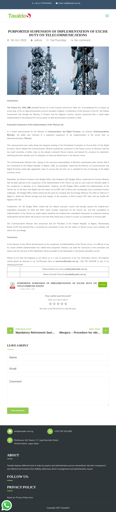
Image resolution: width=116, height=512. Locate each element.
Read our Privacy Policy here (20, 497)
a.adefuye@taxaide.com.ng (75, 269)
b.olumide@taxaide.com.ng (74, 274)
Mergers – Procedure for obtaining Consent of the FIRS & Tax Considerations (84, 331)
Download (103, 284)
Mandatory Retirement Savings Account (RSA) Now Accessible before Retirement (37, 331)
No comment (82, 40)
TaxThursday (58, 40)
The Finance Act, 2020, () (19, 108)
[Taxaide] (19, 15)
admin (38, 40)
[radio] (50, 304)
